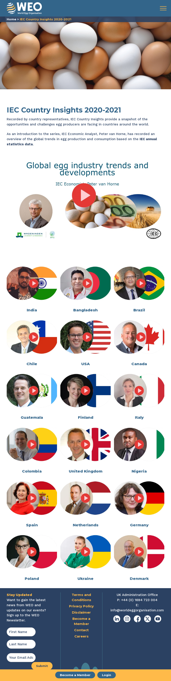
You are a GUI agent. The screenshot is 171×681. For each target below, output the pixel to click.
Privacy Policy (81, 606)
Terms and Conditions (81, 597)
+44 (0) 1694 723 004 (139, 600)
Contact (81, 630)
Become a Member (75, 675)
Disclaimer (81, 612)
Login (106, 675)
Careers (81, 636)
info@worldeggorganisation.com (137, 610)
